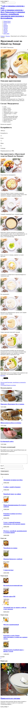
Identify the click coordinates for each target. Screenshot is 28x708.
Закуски (5, 29)
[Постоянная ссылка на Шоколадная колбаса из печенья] (11, 420)
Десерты (5, 28)
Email (2, 468)
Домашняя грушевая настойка (13, 480)
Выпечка (5, 26)
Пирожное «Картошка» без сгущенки (12, 404)
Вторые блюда (6, 22)
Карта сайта (6, 33)
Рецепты (5, 25)
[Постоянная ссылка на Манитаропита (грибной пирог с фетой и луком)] (5, 647)
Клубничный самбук (7, 441)
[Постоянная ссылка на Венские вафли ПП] (5, 593)
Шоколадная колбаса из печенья (11, 423)
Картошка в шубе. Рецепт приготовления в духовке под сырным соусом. (15, 637)
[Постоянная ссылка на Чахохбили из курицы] (5, 545)
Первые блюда (7, 21)
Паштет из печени (8, 385)
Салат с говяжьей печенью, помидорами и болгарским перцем (14, 523)
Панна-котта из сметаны (10, 698)
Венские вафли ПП (9, 596)
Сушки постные (8, 570)
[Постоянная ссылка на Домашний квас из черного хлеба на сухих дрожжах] (5, 604)
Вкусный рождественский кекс (13, 585)
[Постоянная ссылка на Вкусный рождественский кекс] (5, 582)
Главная (2, 36)
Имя (2, 465)
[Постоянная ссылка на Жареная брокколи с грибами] (5, 556)
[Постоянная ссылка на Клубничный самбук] (11, 438)
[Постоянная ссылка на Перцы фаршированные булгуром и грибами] (5, 502)
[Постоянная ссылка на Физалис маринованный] (5, 621)
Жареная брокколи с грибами (12, 559)
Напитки (5, 31)
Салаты (5, 32)
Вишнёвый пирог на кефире (12, 494)
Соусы (5, 24)
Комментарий (4, 454)
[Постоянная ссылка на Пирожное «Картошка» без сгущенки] (11, 401)
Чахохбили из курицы (10, 548)
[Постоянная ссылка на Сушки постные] (5, 567)
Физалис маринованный (11, 624)
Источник (3, 375)
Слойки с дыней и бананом (11, 487)
